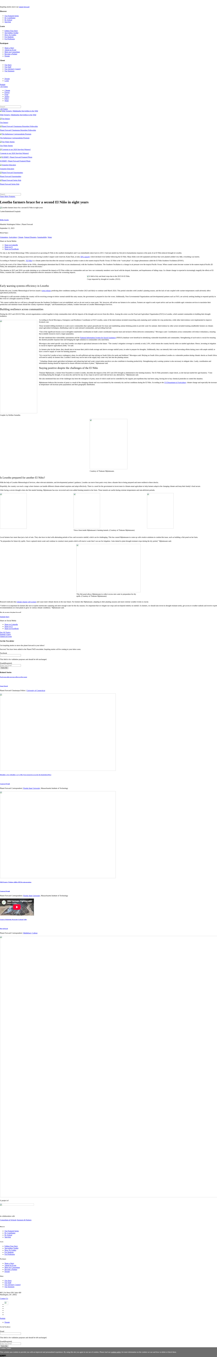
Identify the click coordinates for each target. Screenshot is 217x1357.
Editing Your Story (11, 31)
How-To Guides (10, 35)
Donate (7, 56)
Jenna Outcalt (4, 686)
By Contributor (10, 18)
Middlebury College (30, 933)
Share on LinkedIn (11, 245)
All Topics (4, 87)
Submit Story (4, 617)
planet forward (24, 7)
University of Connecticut (36, 690)
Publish (2, 85)
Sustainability (42, 237)
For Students (9, 37)
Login (7, 81)
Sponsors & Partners (24, 1220)
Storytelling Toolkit (11, 33)
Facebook (3, 653)
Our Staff (8, 67)
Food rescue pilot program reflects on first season (13, 677)
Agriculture (13, 237)
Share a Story (9, 48)
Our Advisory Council (12, 69)
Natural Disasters (30, 237)
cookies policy (116, 1352)
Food (6, 94)
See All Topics (5, 632)
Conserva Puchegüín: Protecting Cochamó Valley (13, 919)
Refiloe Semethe (4, 220)
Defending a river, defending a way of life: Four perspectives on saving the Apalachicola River (25, 774)
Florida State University (31, 788)
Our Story (8, 65)
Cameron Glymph (5, 783)
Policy (7, 99)
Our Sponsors (9, 71)
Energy (7, 92)
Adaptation (4, 237)
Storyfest (8, 22)
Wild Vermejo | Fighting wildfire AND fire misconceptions (15, 882)
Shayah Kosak (4, 928)
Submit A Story (5, 634)
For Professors (10, 39)
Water (7, 101)
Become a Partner (11, 54)
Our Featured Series (12, 16)
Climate (7, 90)
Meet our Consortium (12, 52)
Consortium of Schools (8, 1220)
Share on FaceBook (12, 249)
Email (6, 663)
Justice (7, 97)
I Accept (3, 1356)
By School (8, 20)
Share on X (9, 247)
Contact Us (4, 1298)
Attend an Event (10, 50)
